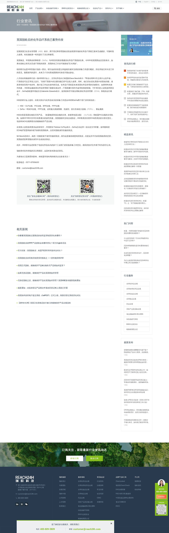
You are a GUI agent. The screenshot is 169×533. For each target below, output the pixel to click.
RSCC (118, 506)
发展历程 (62, 489)
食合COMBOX (121, 502)
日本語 (153, 2)
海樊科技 (138, 481)
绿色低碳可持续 (132, 319)
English (146, 2)
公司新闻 (62, 498)
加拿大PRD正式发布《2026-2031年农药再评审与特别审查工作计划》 (136, 401)
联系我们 (62, 506)
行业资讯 (25, 25)
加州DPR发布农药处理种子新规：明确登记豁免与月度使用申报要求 (137, 79)
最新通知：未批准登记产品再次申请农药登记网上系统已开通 (43, 288)
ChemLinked (120, 481)
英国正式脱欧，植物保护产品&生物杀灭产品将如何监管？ (41, 265)
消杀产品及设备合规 (133, 309)
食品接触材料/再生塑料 (134, 314)
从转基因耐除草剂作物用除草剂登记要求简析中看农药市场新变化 (136, 180)
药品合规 (129, 304)
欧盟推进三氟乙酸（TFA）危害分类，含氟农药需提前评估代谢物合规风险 (138, 92)
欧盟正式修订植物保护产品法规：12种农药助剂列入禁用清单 (137, 86)
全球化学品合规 (132, 284)
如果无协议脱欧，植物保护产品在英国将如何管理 (38, 273)
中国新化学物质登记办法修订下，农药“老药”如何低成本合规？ (137, 113)
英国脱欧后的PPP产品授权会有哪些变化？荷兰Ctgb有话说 (42, 243)
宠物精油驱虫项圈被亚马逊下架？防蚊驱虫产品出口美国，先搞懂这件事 (136, 351)
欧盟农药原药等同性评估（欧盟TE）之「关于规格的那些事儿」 (135, 202)
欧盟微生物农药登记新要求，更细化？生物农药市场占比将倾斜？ (136, 187)
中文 (139, 2)
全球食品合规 (131, 299)
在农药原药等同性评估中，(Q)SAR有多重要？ (136, 254)
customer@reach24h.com (86, 529)
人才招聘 (62, 502)
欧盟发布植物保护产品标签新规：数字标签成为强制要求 (137, 106)
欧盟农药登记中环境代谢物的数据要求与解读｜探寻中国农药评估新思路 (136, 150)
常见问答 (100, 489)
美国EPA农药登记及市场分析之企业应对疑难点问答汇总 (136, 172)
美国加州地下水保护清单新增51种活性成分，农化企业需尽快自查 (137, 72)
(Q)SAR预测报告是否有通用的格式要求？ (136, 247)
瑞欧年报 (62, 494)
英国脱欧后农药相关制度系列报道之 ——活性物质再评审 (41, 258)
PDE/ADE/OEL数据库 (123, 494)
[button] (148, 53)
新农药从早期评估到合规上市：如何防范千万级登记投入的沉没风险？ (136, 371)
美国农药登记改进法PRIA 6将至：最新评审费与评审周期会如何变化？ (136, 361)
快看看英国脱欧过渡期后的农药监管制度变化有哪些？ (40, 235)
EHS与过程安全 (132, 324)
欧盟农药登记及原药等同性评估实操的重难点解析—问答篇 (136, 165)
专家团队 (62, 485)
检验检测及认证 (132, 329)
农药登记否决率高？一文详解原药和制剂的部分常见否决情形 (136, 195)
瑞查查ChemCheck (123, 485)
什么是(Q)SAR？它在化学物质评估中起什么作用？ (136, 239)
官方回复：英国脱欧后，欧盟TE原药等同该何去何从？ (40, 250)
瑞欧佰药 (138, 485)
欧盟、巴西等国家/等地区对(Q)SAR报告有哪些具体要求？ (136, 232)
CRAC (99, 498)
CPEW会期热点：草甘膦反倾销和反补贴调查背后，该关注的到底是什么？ (138, 120)
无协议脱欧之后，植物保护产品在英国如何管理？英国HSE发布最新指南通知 (49, 280)
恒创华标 (138, 489)
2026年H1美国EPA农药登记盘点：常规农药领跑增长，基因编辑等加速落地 (136, 381)
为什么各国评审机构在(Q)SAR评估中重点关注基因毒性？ (136, 261)
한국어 (160, 2)
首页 (31, 8)
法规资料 (100, 485)
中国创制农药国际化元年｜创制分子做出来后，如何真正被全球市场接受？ (136, 421)
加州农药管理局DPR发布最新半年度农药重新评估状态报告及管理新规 (137, 99)
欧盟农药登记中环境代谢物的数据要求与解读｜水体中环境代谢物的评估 (136, 158)
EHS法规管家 (120, 489)
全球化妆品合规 (132, 294)
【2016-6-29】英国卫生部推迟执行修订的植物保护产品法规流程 (44, 303)
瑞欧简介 (62, 481)
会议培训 (100, 494)
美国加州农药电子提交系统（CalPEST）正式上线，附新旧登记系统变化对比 (49, 295)
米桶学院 (100, 502)
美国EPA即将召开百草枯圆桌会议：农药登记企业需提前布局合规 (136, 391)
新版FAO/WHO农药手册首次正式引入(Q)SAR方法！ (136, 143)
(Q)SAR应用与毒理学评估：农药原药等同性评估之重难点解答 (136, 209)
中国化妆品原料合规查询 (124, 498)
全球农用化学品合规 (133, 289)
